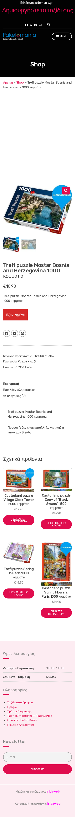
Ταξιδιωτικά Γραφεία (20, 702)
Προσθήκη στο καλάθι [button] (56, 524)
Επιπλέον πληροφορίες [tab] (19, 390)
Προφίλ (12, 707)
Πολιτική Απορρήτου (20, 725)
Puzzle (19, 367)
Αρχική (8, 82)
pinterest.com (35, 24)
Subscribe (37, 769)
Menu (63, 36)
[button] (66, 190)
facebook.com (26, 24)
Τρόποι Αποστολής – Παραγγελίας (29, 716)
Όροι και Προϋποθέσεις (22, 720)
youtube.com (40, 24)
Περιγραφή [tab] (11, 384)
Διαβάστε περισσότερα (19, 520)
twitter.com (31, 24)
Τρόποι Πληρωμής (19, 711)
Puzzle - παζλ (27, 361)
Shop (20, 82)
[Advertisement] (37, 132)
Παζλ (28, 367)
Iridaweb (53, 791)
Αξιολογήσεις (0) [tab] (14, 396)
